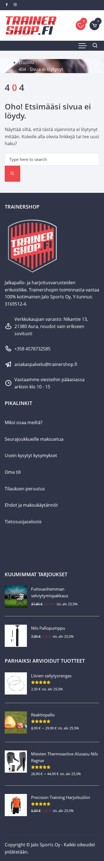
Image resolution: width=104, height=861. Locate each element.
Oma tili (13, 472)
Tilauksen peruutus (25, 489)
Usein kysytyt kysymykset (31, 455)
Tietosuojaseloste (23, 522)
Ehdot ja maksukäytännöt (31, 505)
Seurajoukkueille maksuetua (34, 439)
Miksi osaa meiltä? (23, 422)
